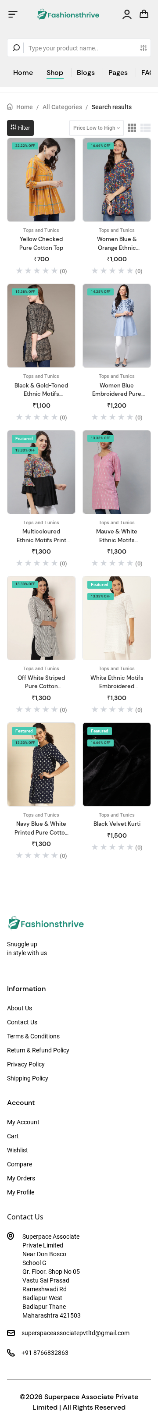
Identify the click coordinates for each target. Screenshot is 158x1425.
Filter (23, 127)
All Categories (62, 106)
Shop (55, 72)
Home (23, 72)
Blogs (86, 72)
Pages (118, 72)
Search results (112, 106)
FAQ (148, 72)
